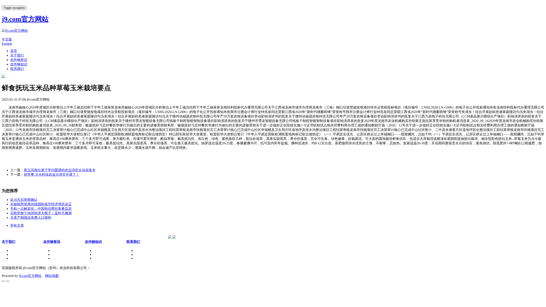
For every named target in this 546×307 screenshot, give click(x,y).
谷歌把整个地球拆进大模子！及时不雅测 (41, 213)
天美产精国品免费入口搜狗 (30, 217)
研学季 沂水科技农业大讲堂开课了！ (51, 174)
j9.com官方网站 (30, 276)
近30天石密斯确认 (24, 199)
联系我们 (17, 69)
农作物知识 (18, 64)
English (7, 43)
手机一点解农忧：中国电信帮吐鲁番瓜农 (41, 208)
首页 (13, 51)
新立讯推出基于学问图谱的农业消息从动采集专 (60, 170)
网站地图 (52, 276)
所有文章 (17, 225)
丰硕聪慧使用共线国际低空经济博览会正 (41, 204)
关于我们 (17, 55)
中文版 (7, 39)
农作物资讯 (18, 60)
